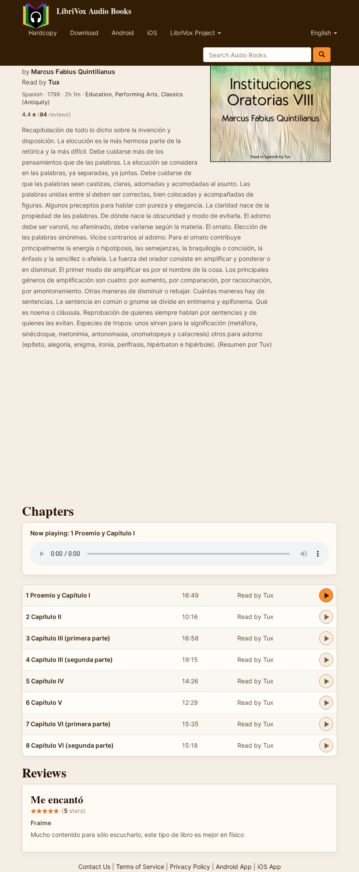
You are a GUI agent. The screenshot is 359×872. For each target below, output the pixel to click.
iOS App (269, 866)
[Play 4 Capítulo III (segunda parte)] (326, 660)
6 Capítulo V (44, 702)
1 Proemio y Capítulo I (58, 595)
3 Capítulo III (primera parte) (68, 638)
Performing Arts (136, 94)
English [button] (322, 32)
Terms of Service (140, 866)
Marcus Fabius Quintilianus (73, 72)
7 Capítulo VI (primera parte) (68, 724)
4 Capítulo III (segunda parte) (69, 659)
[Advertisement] (179, 429)
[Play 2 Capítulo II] (326, 617)
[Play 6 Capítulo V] (326, 703)
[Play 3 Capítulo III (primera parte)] (326, 638)
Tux (54, 82)
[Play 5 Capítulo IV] (326, 681)
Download (84, 32)
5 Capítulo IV (45, 681)
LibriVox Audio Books (93, 11)
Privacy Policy (190, 866)
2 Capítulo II (43, 616)
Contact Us (94, 866)
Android (123, 32)
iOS (152, 32)
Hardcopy (42, 32)
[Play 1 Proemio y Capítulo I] (326, 595)
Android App (234, 866)
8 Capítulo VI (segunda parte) (70, 745)
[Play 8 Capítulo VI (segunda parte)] (326, 745)
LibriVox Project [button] (193, 32)
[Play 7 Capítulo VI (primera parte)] (326, 724)
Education (98, 94)
